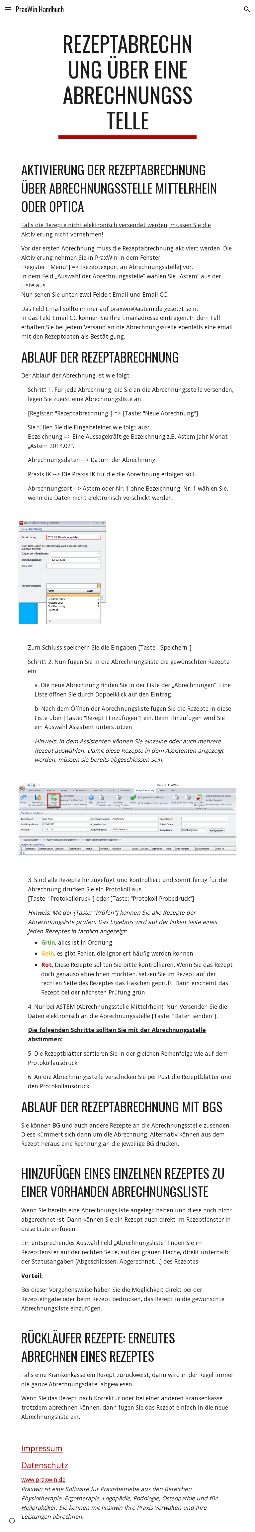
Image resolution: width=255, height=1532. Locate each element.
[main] (127, 85)
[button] (8, 9)
